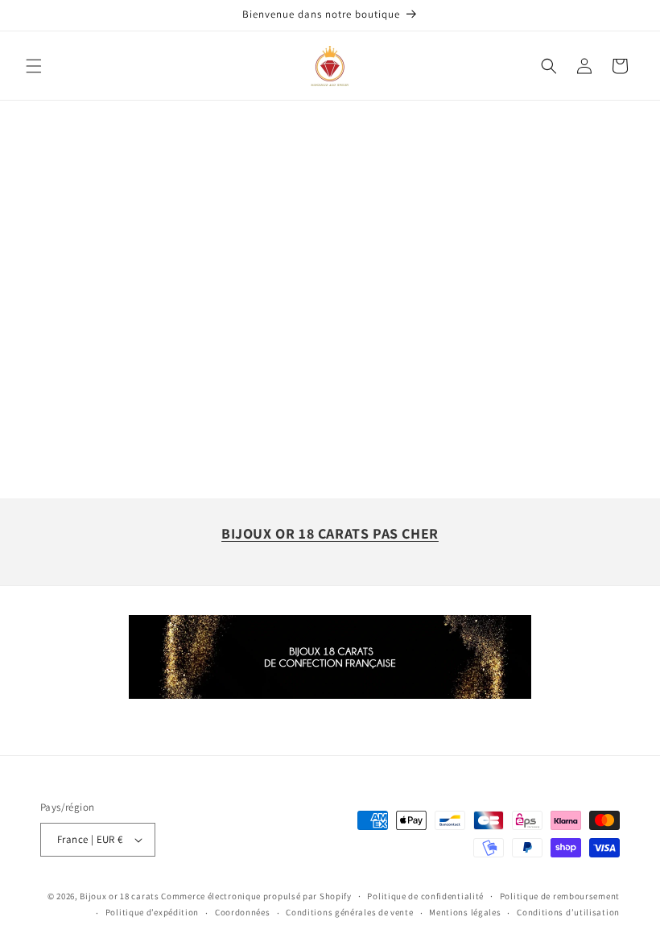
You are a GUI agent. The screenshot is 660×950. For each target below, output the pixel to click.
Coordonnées (242, 912)
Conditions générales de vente (349, 912)
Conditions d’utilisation (568, 912)
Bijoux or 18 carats (119, 896)
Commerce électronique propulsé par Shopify (256, 896)
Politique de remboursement (560, 896)
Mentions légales (465, 912)
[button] (34, 66)
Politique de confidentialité (425, 896)
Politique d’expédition (152, 912)
